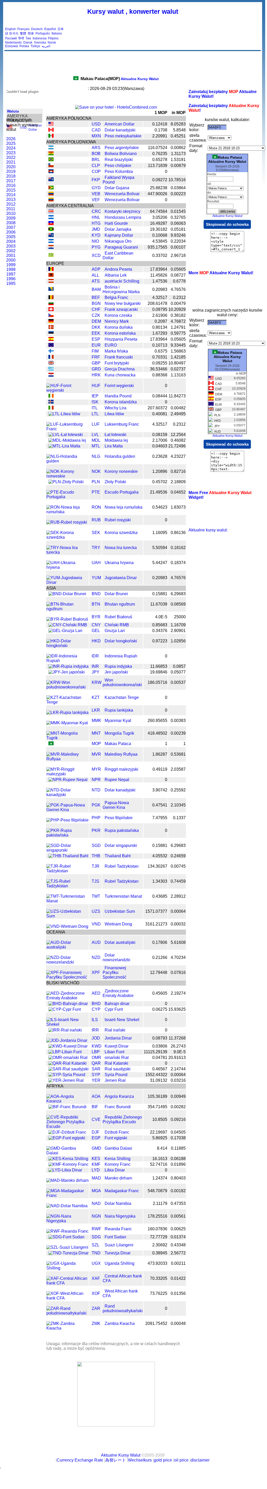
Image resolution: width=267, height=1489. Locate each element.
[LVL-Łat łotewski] (65, 434)
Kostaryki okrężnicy (122, 211)
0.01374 (178, 1237)
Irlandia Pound (118, 396)
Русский (11, 38)
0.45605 (159, 993)
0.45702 (159, 482)
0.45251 (178, 136)
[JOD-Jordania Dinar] (66, 1040)
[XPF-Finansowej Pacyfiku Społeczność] (67, 977)
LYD (96, 1170)
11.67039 (158, 604)
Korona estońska (120, 333)
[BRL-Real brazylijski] (51, 160)
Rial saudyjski (118, 1069)
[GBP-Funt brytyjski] (51, 363)
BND (96, 594)
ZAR (96, 1308)
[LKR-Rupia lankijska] (67, 712)
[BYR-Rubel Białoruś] (67, 619)
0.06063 (178, 223)
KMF (96, 1164)
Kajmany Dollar (119, 235)
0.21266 (159, 957)
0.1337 (179, 818)
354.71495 (157, 1107)
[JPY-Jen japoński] (66, 672)
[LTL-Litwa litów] (64, 414)
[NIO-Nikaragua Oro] (51, 241)
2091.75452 (156, 1323)
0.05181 (178, 229)
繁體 (23, 33)
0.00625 (178, 1229)
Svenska (40, 42)
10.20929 (177, 309)
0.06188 (178, 1158)
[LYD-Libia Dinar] (65, 1170)
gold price (163, 1460)
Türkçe (35, 46)
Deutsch (37, 29)
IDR (95, 656)
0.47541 (159, 805)
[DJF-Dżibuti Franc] (67, 1132)
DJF (95, 1132)
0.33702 (159, 255)
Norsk (52, 42)
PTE (96, 492)
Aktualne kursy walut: (208, 530)
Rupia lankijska (119, 710)
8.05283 (178, 124)
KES (96, 1158)
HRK (96, 375)
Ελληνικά (11, 46)
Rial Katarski (116, 1063)
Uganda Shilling (119, 1263)
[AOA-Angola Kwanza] (67, 1101)
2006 (11, 232)
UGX (96, 1263)
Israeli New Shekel (122, 1019)
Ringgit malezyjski (121, 769)
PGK (96, 805)
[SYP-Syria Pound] (66, 1074)
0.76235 (159, 153)
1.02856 (178, 641)
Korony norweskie (121, 471)
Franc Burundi (118, 1107)
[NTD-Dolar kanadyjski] (67, 794)
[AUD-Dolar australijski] (67, 947)
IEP (95, 396)
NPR (96, 779)
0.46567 (159, 1069)
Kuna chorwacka (120, 375)
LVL (95, 434)
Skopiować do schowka (227, 224)
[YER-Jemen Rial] (66, 1080)
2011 (10, 209)
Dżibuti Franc (117, 1132)
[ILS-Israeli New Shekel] (67, 1024)
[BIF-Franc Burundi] (67, 1107)
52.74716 (158, 1164)
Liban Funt (114, 1052)
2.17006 (159, 440)
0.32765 (178, 217)
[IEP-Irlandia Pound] (51, 396)
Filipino (53, 38)
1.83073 (178, 507)
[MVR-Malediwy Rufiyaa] (67, 759)
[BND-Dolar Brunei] (67, 594)
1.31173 (178, 153)
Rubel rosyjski (118, 520)
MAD (96, 1178)
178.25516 (157, 1216)
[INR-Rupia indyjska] (68, 666)
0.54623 (159, 507)
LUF (96, 424)
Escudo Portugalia (122, 492)
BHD (96, 1003)
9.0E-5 (180, 1052)
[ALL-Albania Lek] (51, 275)
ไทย (28, 38)
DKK (96, 327)
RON (96, 507)
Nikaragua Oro (118, 241)
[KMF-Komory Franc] (68, 1164)
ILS (95, 1019)
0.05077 (178, 672)
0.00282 (178, 1107)
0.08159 (159, 434)
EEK (96, 333)
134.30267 (157, 866)
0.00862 (178, 147)
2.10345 (178, 805)
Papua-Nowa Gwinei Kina (116, 805)
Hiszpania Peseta (121, 339)
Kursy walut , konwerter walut (132, 11)
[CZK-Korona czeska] (51, 315)
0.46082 (178, 440)
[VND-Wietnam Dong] (67, 926)
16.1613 (159, 1158)
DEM (96, 321)
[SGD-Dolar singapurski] (67, 850)
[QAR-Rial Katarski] (67, 1063)
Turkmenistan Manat (123, 896)
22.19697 (158, 1132)
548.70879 (157, 1191)
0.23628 (159, 456)
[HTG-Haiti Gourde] (51, 223)
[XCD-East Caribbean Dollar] (51, 255)
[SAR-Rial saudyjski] (68, 1069)
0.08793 (159, 1038)
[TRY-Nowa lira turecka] (67, 552)
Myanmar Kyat (118, 720)
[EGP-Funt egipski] (66, 1138)
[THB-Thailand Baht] (68, 856)
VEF (96, 200)
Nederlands (13, 42)
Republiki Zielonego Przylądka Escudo (122, 1119)
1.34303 (159, 881)
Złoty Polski (115, 482)
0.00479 (178, 303)
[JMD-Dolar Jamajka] (51, 229)
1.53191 (178, 159)
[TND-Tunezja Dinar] (68, 1253)
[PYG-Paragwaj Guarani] (51, 247)
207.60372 (157, 408)
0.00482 (178, 408)
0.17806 (159, 942)
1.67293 (159, 333)
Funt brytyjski (117, 363)
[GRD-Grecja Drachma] (51, 369)
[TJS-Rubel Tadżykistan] (67, 886)
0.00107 (178, 247)
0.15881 (159, 594)
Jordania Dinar (118, 1038)
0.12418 (159, 124)
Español (50, 29)
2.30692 (159, 1245)
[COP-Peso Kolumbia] (51, 172)
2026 (11, 139)
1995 (11, 283)
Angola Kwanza (119, 1096)
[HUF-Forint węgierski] (67, 390)
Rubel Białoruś (118, 617)
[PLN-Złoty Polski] (66, 482)
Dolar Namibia (118, 1203)
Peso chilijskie (118, 165)
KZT (96, 697)
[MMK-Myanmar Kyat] (67, 723)
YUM (96, 577)
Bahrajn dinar (117, 1003)
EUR (96, 345)
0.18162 (178, 547)
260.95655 (157, 720)
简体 (31, 33)
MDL (96, 440)
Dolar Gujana (117, 188)
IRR (95, 1030)
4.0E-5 (161, 617)
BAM (96, 289)
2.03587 (178, 769)
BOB (96, 153)
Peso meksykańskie (123, 136)
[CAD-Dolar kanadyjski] (51, 130)
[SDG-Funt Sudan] (66, 1237)
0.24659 (178, 856)
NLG (96, 456)
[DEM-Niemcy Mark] (51, 321)
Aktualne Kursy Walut (120, 79)
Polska (24, 46)
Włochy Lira (115, 408)
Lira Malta (114, 446)
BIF (95, 1107)
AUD (96, 942)
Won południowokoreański (122, 682)
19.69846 (158, 672)
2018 (11, 176)
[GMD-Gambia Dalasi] (67, 1153)
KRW (97, 682)
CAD (96, 130)
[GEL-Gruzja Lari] (65, 630)
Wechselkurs (140, 1460)
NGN (96, 1216)
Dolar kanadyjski (120, 130)
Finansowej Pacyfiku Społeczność (114, 972)
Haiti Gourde (116, 223)
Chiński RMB (117, 625)
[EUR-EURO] (51, 345)
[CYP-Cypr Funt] (64, 1009)
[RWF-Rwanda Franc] (67, 1231)
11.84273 (177, 396)
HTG (96, 223)
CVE (96, 1119)
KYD (96, 235)
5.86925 (159, 1138)
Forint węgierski (119, 385)
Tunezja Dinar (118, 1253)
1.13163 (178, 375)
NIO (95, 241)
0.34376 (159, 630)
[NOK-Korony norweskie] (67, 476)
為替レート (115, 1460)
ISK (95, 402)
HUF (96, 385)
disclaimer (200, 1460)
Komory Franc (118, 1164)
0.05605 (178, 269)
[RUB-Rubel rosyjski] (66, 522)
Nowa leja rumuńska (123, 507)
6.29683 (178, 594)
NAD (96, 1203)
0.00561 (178, 1216)
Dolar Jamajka (118, 229)
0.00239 (178, 733)
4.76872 (178, 321)
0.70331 (159, 357)
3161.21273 (156, 924)
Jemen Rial (115, 1080)
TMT (96, 896)
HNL (96, 217)
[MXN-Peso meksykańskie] (51, 136)
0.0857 (179, 666)
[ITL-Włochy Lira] (51, 408)
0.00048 (178, 1323)
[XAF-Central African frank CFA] (67, 1283)
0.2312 (179, 297)
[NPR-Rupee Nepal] (68, 779)
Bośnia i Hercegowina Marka (121, 289)
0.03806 (159, 1046)
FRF (96, 357)
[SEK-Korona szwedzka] (67, 537)
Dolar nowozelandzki (116, 957)
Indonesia (40, 38)
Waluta (13, 111)
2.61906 (159, 315)
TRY (96, 547)
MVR (96, 754)
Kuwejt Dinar (116, 1046)
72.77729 (158, 1237)
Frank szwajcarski (121, 309)
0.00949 (178, 1096)
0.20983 (159, 289)
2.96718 (178, 255)
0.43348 (178, 1245)
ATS (96, 281)
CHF (96, 309)
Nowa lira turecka (121, 547)
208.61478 (157, 303)
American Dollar (119, 124)
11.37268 (177, 1038)
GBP (96, 363)
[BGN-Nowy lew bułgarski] (51, 303)
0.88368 (159, 375)
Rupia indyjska (118, 666)
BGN (96, 303)
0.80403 (178, 1178)
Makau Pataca (118, 743)
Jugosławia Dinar (121, 577)
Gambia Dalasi (118, 1148)
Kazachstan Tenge (122, 697)
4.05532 (159, 856)
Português (42, 33)
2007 (11, 227)
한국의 (13, 33)
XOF (96, 1293)
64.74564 (158, 211)
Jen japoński (116, 672)
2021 (11, 162)
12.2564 (178, 434)
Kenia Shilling (118, 1158)
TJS (95, 881)
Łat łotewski (115, 434)
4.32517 (159, 297)
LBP (96, 1052)
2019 (11, 171)
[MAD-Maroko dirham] (67, 1180)
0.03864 (178, 188)
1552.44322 (156, 1074)
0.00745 (178, 866)
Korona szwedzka (121, 532)
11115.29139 (155, 1052)
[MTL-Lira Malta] (64, 446)
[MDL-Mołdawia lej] (67, 440)
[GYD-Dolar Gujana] (51, 188)
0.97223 (159, 641)
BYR (96, 617)
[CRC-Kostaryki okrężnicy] (51, 211)
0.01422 (178, 1278)
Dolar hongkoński (121, 641)
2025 (11, 143)
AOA (96, 1096)
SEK (96, 532)
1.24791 (178, 327)
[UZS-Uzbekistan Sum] (67, 916)
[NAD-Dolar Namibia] (67, 1206)
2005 (11, 237)
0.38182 (178, 315)
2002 (11, 251)
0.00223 (178, 194)
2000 (11, 260)
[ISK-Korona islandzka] (51, 402)
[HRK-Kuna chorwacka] (51, 375)
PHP (96, 818)
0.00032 (178, 924)
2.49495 (178, 414)
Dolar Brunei (116, 594)
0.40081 (159, 414)
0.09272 (159, 180)
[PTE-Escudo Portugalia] (67, 497)
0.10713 (159, 345)
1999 (11, 265)
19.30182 (158, 229)
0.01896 (178, 1164)
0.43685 (159, 896)
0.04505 (178, 1132)
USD (23, 127)
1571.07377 (156, 911)
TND (96, 1253)
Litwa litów (114, 414)
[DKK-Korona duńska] (51, 327)
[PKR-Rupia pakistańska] (67, 835)
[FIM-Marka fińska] (51, 351)
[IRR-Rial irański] (65, 1030)
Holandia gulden (120, 456)
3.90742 (159, 790)
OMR (96, 1057)
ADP (96, 269)
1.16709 (178, 625)
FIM (95, 351)
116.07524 (157, 147)
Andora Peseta (118, 269)
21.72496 (177, 446)
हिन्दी (21, 38)
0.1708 (161, 130)
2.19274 (178, 993)
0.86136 (178, 532)
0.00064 (178, 911)
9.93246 (178, 235)
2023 (11, 153)
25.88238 (158, 188)
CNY (96, 625)
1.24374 (159, 1178)
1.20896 (159, 471)
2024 (11, 148)
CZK (96, 315)
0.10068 (159, 235)
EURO (111, 345)
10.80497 (177, 363)
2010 (11, 213)
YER (96, 1080)
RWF (96, 1229)
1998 (11, 269)
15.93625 (177, 1009)
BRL (96, 159)
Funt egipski (116, 1138)
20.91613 (177, 1057)
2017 (11, 181)
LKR (96, 710)
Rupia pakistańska (122, 830)
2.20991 (159, 136)
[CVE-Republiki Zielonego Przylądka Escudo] (67, 1126)
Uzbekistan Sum (120, 911)
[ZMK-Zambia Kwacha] (67, 1328)
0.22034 (178, 241)
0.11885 (178, 1148)
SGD (96, 845)
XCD (96, 255)
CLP (96, 165)
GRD (96, 369)
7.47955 (159, 818)
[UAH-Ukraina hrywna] (67, 567)
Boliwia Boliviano (121, 153)
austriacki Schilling (122, 281)
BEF (96, 297)
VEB (96, 194)
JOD (96, 1038)
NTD (96, 790)
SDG (96, 1237)
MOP (96, 743)
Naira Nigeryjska (120, 1216)
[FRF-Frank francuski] (51, 357)
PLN (96, 482)
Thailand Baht (118, 856)
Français (23, 29)
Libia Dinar (115, 1170)
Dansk (27, 42)
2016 (11, 185)
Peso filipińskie (119, 818)
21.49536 (158, 492)
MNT (96, 733)
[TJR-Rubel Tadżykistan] (67, 871)
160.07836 (157, 1229)
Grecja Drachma (120, 369)
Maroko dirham (118, 1178)
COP (96, 171)
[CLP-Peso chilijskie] (51, 166)
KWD (97, 1046)
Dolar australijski (120, 942)
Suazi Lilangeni (119, 1245)
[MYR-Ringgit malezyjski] (67, 774)
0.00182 (178, 1191)
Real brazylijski (119, 159)
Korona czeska (118, 315)
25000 (180, 617)
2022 (11, 157)
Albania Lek (116, 275)
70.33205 (158, 1278)
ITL (95, 408)
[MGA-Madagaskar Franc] (67, 1195)
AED (96, 993)
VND (96, 924)
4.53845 (159, 241)
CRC (96, 211)
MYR (96, 769)
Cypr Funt (114, 1009)
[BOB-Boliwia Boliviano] (51, 154)
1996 (11, 279)
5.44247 (159, 562)
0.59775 (178, 333)
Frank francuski (119, 357)
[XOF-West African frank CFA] (67, 1298)
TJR (95, 866)
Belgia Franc (116, 297)
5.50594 (159, 547)
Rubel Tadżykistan (122, 866)
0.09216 (178, 1119)
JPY (95, 672)
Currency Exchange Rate (80, 1460)
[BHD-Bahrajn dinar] (68, 1003)
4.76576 (178, 289)
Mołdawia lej (116, 440)
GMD (96, 1148)
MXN (96, 136)
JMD (96, 229)
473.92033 (157, 1263)
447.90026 (157, 194)
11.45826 (158, 275)
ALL (95, 275)
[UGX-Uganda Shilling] (67, 1268)
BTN (96, 604)
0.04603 (159, 446)
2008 (11, 223)
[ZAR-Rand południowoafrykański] (67, 1313)
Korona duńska (119, 327)
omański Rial (117, 1057)
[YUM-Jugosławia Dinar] (67, 582)
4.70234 (178, 957)
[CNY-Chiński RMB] (67, 625)
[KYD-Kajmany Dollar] (51, 235)
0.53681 (178, 754)
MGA (96, 1191)
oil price (181, 1460)
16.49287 (158, 223)
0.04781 (159, 1057)
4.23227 (178, 456)
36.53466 (158, 369)
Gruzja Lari (115, 630)
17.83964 (158, 269)
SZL (95, 1245)
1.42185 (178, 357)
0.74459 (178, 881)
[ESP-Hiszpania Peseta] (51, 339)
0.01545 (178, 211)
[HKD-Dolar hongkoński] (67, 645)
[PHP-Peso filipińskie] (67, 820)
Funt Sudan (115, 1237)
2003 (11, 246)
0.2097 (161, 321)
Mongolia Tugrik (119, 733)
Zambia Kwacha (120, 1323)
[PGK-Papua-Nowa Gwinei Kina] (67, 809)
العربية (46, 46)
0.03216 (178, 1080)
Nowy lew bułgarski (123, 303)
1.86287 (159, 754)
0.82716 (178, 471)
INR (95, 666)
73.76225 (158, 1293)
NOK (96, 471)
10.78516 (177, 180)
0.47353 (178, 1203)
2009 (11, 218)
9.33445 (178, 345)
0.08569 (178, 604)
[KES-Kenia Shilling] (68, 1158)
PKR (96, 830)
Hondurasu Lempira (123, 217)
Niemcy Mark (117, 321)
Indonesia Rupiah (121, 656)
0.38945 (159, 1253)
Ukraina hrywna (119, 562)
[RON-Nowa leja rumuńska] (67, 512)
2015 (11, 190)
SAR (96, 1069)
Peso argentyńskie (122, 147)
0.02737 (178, 369)
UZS (96, 911)
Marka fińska (116, 351)
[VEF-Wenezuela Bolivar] (51, 200)
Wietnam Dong (118, 924)
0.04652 (178, 492)
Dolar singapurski (121, 845)
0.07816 (178, 972)
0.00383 (178, 720)
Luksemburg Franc (122, 424)
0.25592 (178, 790)
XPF (96, 972)
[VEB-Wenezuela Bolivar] (51, 194)
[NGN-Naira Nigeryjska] (67, 1221)
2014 (11, 195)
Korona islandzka (121, 402)
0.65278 (159, 159)
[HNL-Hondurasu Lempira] (51, 217)
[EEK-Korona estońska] (51, 333)
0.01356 (178, 1293)
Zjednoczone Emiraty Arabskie (118, 993)
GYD (96, 188)
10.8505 (159, 1119)
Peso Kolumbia (119, 171)
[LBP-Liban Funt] (65, 1052)
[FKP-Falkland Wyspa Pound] (51, 180)
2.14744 (178, 1069)
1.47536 (159, 281)
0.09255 (159, 363)
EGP (96, 1138)
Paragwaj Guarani (121, 247)
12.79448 (158, 972)
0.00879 (178, 165)
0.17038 (178, 1138)
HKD (96, 641)
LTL (95, 414)
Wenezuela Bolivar (122, 194)
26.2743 (178, 1046)
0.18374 (178, 562)
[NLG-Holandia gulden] (67, 461)
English (10, 29)
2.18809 (178, 482)
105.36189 (157, 1096)
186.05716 (157, 682)
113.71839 (157, 165)
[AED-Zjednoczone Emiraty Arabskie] (67, 998)
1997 (11, 274)
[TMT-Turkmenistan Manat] (67, 901)
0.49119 (160, 769)
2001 (11, 255)
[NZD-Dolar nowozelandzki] (67, 962)
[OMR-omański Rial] (68, 1057)
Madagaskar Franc (122, 1191)
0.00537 (178, 682)
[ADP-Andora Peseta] (51, 269)
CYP (96, 1009)
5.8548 (179, 130)
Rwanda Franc (118, 1229)
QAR (96, 1063)
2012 (11, 204)
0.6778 (179, 281)
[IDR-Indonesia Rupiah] (67, 660)
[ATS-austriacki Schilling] (51, 281)
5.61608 (178, 942)
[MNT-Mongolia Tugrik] (67, 738)
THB (96, 856)
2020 (11, 167)
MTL (96, 446)
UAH (96, 562)
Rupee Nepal (117, 779)
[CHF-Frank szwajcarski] (51, 309)
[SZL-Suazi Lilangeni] (67, 1247)
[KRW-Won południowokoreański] (67, 687)
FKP (96, 180)
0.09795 (159, 309)
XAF (96, 1278)
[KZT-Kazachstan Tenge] (67, 702)
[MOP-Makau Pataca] (51, 744)
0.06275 (159, 1009)
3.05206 (159, 217)
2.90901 (178, 630)
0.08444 (159, 396)
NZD (96, 957)
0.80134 (159, 327)
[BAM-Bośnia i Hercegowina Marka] (51, 289)
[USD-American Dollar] (51, 124)
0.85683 (159, 625)
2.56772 (178, 1253)
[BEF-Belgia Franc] (51, 298)
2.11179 (160, 1203)
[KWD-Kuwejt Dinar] (68, 1046)
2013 (11, 199)
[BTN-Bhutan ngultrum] (67, 609)
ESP (96, 339)
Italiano (57, 33)
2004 (11, 241)
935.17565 (157, 247)
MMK (96, 720)
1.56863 (178, 351)
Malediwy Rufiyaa (121, 754)
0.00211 (178, 1263)
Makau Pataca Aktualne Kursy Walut (227, 159)
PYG (96, 247)
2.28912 (178, 896)
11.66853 (158, 666)
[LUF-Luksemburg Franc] (67, 429)
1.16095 (159, 532)
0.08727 (178, 275)
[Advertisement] (165, 37)
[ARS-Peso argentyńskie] (51, 148)
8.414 (162, 1148)
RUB (96, 520)
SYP (96, 1074)
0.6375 (161, 351)
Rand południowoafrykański (123, 1308)
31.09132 (158, 1080)
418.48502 (157, 733)
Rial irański (115, 1030)
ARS (96, 147)
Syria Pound (116, 1074)
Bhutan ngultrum (120, 604)
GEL (96, 630)
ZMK (96, 1323)
